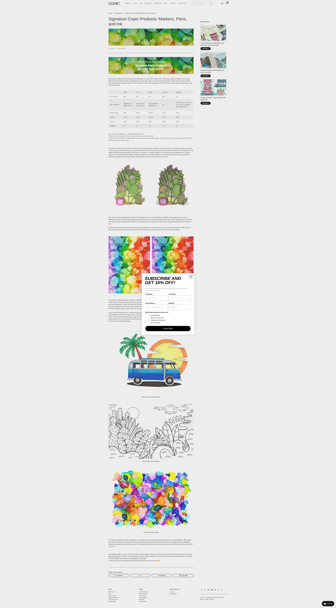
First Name (149, 294)
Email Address (150, 303)
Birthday (171, 303)
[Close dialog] (191, 276)
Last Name (172, 294)
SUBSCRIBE (168, 329)
